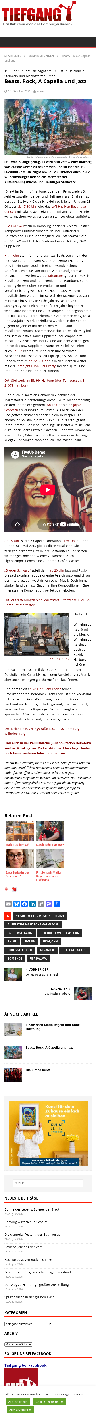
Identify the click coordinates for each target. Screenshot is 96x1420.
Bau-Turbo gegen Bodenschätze (28, 1259)
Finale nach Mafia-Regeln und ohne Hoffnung (53, 1027)
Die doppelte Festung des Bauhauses (32, 1234)
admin (41, 91)
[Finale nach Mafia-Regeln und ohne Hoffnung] (13, 1029)
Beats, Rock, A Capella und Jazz (49, 1047)
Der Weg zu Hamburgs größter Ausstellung (36, 1284)
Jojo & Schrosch (20, 950)
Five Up (30, 941)
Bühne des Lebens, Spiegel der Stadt (31, 1209)
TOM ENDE (15, 958)
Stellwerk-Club (74, 950)
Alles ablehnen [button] (17, 1402)
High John (50, 941)
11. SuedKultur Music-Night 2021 (40, 916)
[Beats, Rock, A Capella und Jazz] (13, 1052)
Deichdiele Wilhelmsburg (60, 933)
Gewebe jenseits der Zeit (23, 1247)
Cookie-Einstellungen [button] (50, 1402)
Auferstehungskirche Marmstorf (33, 924)
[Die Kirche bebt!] (13, 1075)
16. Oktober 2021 (19, 91)
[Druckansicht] (6, 889)
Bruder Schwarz (20, 933)
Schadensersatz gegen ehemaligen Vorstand (37, 1272)
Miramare (47, 950)
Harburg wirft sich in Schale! (25, 1222)
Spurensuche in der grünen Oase (29, 1297)
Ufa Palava (38, 958)
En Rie (12, 941)
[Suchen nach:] (48, 1183)
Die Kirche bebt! (38, 1070)
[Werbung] (48, 1133)
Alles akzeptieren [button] (20, 1410)
